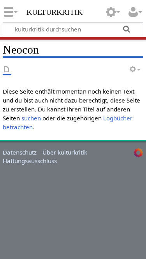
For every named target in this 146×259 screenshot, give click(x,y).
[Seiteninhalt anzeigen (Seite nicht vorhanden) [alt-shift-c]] (7, 69)
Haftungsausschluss (30, 161)
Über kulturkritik (64, 152)
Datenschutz (20, 152)
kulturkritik (54, 11)
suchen (31, 118)
